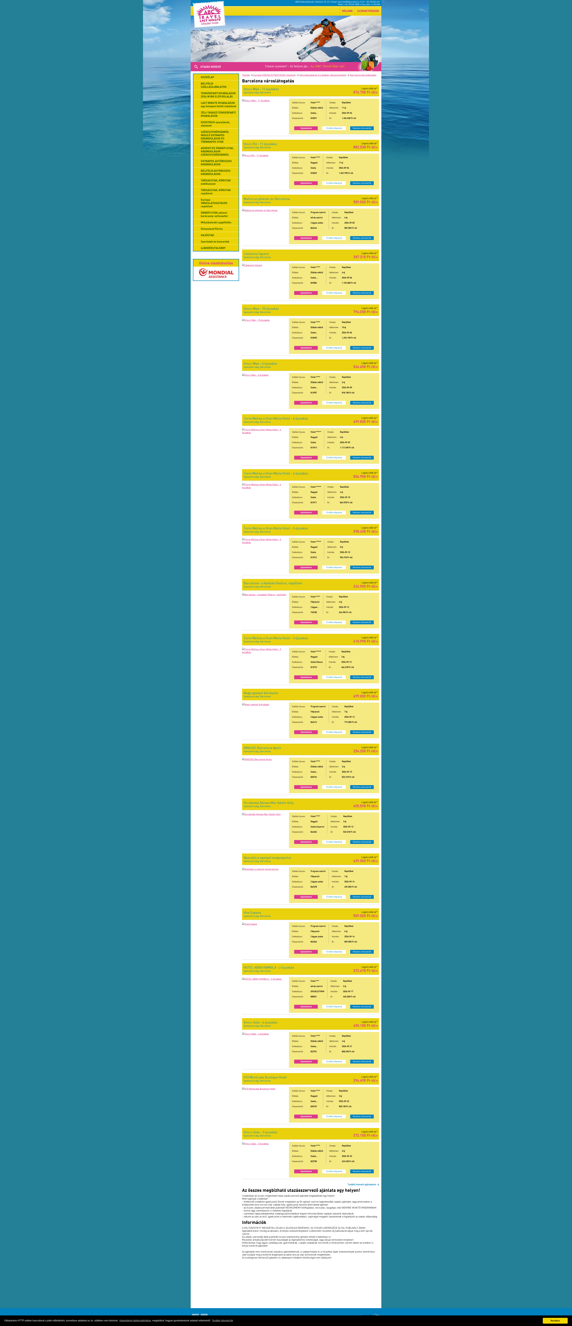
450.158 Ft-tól (365, 1025)
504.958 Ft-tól (365, 476)
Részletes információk (362, 128)
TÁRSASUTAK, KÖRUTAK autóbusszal (216, 182)
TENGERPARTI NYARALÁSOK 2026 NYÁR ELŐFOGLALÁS (218, 95)
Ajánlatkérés (306, 128)
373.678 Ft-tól (365, 970)
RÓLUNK (347, 10)
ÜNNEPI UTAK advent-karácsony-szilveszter (214, 214)
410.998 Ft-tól (365, 641)
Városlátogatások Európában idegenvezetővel (322, 75)
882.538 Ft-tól (365, 147)
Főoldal (246, 75)
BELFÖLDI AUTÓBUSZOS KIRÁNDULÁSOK (216, 172)
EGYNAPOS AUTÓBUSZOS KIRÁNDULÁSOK (216, 162)
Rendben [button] (555, 1320)
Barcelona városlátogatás (363, 75)
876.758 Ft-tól (365, 92)
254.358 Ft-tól (365, 751)
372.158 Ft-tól (365, 1135)
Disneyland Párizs (212, 228)
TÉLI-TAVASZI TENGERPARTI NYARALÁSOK (218, 114)
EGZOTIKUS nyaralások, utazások (215, 124)
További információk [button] (222, 1320)
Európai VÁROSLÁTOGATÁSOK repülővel (274, 75)
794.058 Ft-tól (365, 311)
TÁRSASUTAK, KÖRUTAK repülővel (216, 191)
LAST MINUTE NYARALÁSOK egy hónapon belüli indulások (218, 104)
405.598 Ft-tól (365, 806)
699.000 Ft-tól (365, 696)
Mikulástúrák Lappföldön (216, 222)
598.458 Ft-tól (365, 531)
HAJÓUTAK (207, 235)
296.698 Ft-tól (365, 1080)
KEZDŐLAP (207, 77)
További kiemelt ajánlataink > (363, 1184)
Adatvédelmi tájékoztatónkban (135, 1320)
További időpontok (334, 128)
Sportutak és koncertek (215, 241)
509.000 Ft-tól (365, 915)
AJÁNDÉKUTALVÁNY (213, 248)
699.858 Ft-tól (365, 421)
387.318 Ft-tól (365, 257)
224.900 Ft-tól (365, 586)
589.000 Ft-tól (365, 202)
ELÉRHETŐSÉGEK (368, 10)
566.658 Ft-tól (365, 366)
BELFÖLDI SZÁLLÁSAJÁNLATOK (214, 85)
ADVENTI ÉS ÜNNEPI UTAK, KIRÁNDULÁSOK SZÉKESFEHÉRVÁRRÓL (217, 151)
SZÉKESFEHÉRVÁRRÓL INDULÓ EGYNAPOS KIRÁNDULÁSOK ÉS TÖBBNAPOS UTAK (215, 136)
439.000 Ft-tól (365, 861)
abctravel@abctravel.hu (348, 1)
